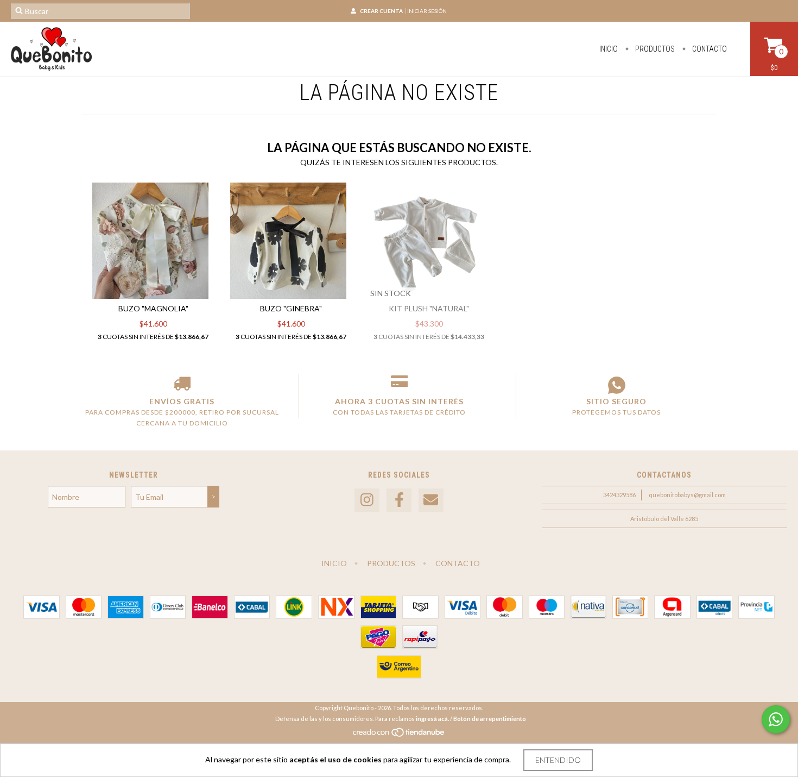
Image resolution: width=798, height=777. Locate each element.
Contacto (709, 49)
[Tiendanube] (399, 734)
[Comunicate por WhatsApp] (776, 719)
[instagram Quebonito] (366, 500)
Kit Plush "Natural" (429, 308)
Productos (654, 49)
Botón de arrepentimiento (489, 718)
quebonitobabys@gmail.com (687, 494)
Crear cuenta (381, 11)
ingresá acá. (432, 718)
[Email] (431, 500)
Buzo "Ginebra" (291, 308)
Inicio (608, 49)
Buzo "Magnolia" (153, 308)
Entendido (558, 760)
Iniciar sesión (427, 11)
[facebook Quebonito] (399, 500)
